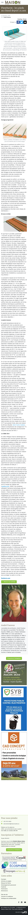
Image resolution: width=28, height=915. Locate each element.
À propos (3, 879)
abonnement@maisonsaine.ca (11, 823)
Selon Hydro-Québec (19, 425)
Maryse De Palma (6, 883)
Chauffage (20, 19)
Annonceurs (4, 890)
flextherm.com (5, 578)
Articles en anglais (6, 881)
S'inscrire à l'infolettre (14, 658)
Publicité (3, 887)
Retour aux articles (9, 581)
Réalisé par (18, 912)
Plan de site (4, 894)
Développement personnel (8, 885)
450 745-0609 (7, 821)
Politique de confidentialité (8, 898)
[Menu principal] (2, 2)
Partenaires (4, 888)
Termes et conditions (7, 896)
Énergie (24, 19)
